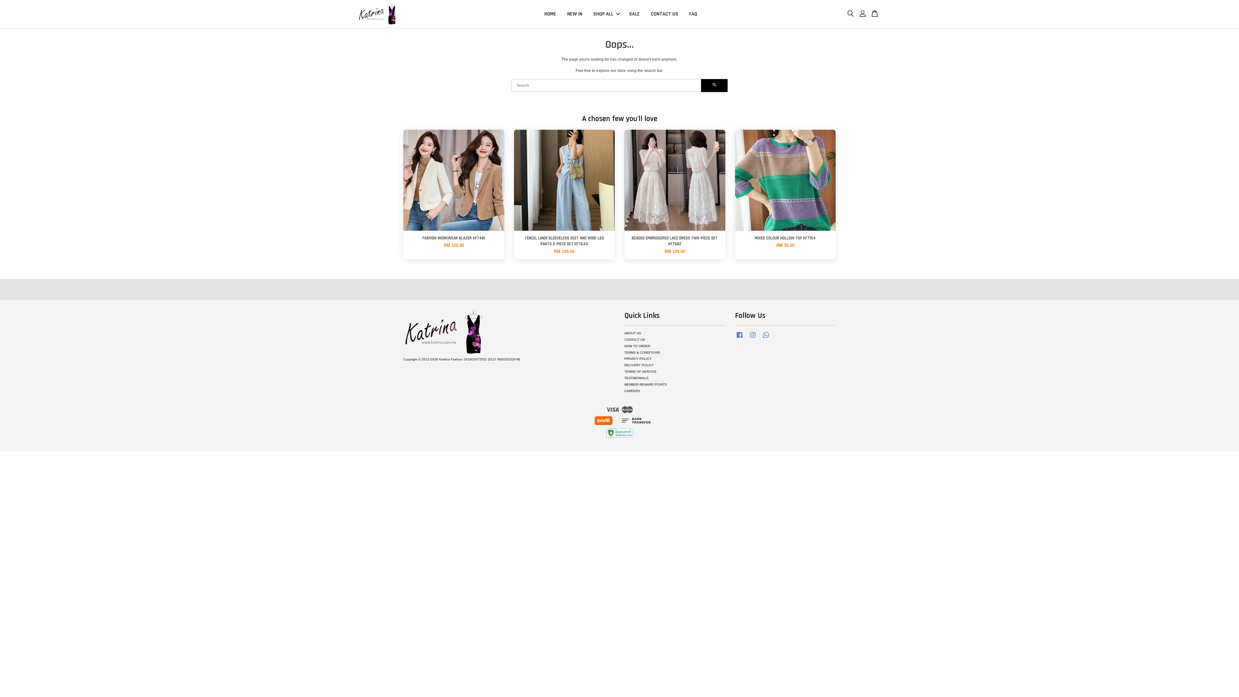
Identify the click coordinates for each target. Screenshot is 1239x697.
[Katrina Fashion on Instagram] (752, 338)
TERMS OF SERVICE (640, 371)
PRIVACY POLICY (638, 358)
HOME (550, 14)
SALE (634, 14)
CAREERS (632, 391)
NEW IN (574, 14)
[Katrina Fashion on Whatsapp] (766, 338)
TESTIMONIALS (636, 378)
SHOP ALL (603, 14)
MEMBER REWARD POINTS (645, 384)
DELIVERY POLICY (639, 365)
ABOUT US (632, 333)
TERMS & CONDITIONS (642, 352)
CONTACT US (664, 14)
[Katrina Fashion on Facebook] (739, 338)
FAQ (693, 14)
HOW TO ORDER (637, 346)
